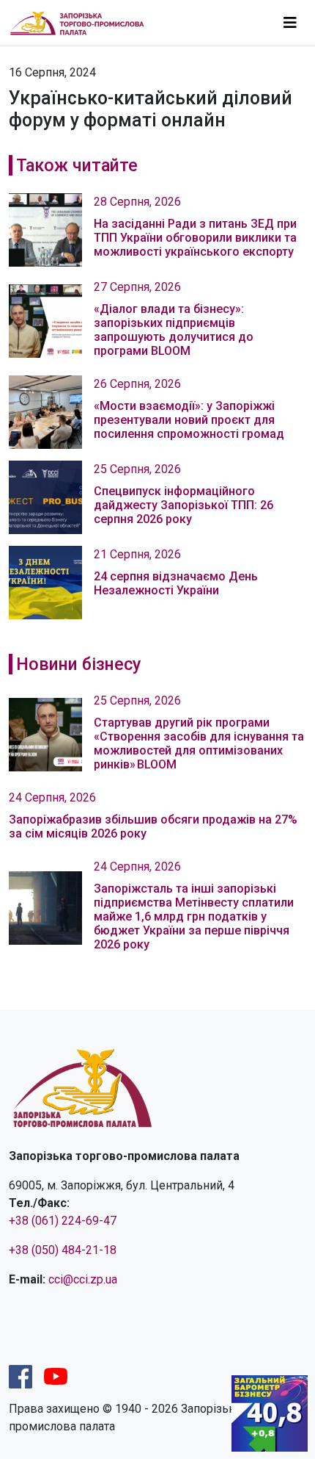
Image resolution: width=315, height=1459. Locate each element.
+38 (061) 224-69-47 (62, 1221)
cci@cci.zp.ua (82, 1279)
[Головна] (83, 22)
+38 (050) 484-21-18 (62, 1250)
